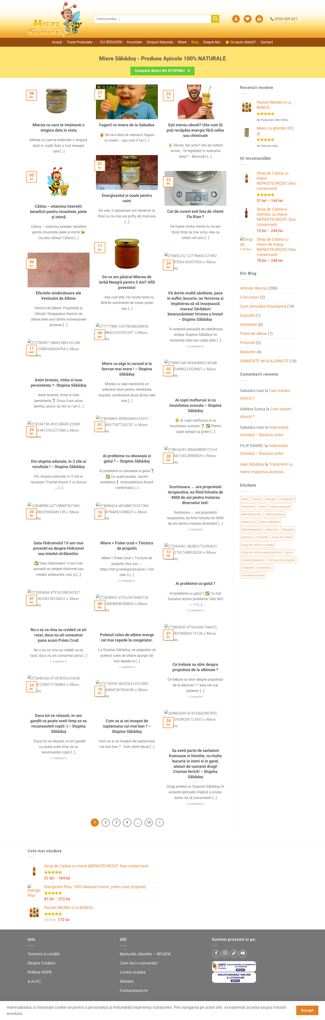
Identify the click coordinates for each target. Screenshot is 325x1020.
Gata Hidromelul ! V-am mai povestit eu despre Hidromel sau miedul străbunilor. (58, 548)
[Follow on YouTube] (243, 954)
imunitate (247, 506)
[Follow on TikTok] (234, 954)
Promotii (247, 342)
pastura (246, 537)
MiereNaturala (251, 514)
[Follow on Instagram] (225, 954)
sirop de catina (282, 537)
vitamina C (265, 567)
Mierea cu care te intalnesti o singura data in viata (58, 128)
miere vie (271, 529)
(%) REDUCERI (111, 42)
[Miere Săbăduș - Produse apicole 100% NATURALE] (57, 19)
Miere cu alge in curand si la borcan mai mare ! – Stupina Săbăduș (127, 368)
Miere (182, 42)
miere (262, 506)
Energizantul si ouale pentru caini (127, 198)
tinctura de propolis (281, 560)
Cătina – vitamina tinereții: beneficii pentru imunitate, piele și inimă (58, 211)
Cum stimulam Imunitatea (263, 306)
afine (244, 499)
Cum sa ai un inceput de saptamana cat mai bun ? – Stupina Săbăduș (127, 726)
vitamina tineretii (252, 575)
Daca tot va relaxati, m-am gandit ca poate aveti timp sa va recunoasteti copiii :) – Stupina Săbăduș (58, 723)
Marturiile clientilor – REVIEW (145, 954)
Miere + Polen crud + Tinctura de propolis (126, 546)
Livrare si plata (132, 972)
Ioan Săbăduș (252, 464)
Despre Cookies (41, 963)
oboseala (287, 529)
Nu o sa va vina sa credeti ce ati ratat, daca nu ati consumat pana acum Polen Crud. (58, 634)
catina (256, 499)
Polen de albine (253, 333)
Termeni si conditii (43, 954)
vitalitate (247, 567)
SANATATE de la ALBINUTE (264, 361)
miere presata (274, 514)
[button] (236, 19)
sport (289, 552)
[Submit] (215, 19)
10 (149, 822)
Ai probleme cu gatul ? (195, 583)
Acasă (57, 42)
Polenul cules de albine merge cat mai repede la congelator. (127, 637)
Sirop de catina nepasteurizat (261, 552)
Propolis (262, 537)
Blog (194, 42)
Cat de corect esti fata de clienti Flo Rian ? (195, 214)
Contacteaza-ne (134, 990)
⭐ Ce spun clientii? (240, 42)
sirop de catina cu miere (257, 545)
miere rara (248, 522)
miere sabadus (270, 522)
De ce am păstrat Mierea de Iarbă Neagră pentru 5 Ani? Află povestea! (127, 282)
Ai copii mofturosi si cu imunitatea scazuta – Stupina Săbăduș (195, 405)
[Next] (159, 822)
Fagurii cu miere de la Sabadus (126, 125)
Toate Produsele (79, 42)
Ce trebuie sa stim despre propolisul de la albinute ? (195, 667)
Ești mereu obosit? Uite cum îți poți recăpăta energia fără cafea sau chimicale (195, 130)
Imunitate (134, 42)
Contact (267, 42)
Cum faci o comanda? (139, 963)
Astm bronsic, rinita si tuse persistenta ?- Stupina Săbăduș (58, 383)
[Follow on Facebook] (216, 954)
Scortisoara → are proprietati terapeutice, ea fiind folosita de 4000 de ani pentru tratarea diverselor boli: (195, 494)
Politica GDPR (40, 972)
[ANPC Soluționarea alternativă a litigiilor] (234, 966)
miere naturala (280, 506)
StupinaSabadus (252, 560)
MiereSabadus (251, 529)
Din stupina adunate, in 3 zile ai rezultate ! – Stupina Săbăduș (58, 464)
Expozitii (247, 315)
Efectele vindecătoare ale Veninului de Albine (58, 296)
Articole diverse (253, 288)
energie (270, 499)
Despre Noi (211, 42)
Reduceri (248, 352)
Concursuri (249, 297)
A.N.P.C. (35, 981)
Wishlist (127, 981)
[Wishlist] (247, 19)
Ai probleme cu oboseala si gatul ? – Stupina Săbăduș (127, 458)
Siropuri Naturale (160, 42)
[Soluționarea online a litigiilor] (234, 977)
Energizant (286, 499)
